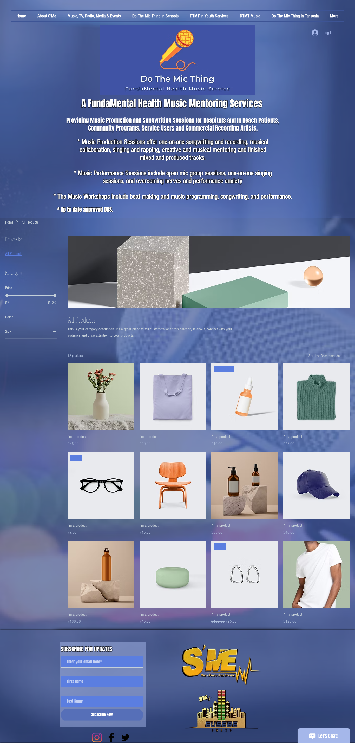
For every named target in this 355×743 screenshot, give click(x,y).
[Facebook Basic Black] (111, 737)
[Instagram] (97, 737)
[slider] (7, 295)
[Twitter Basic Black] (125, 737)
